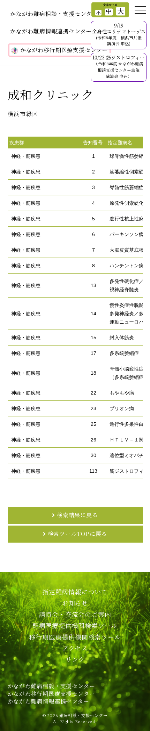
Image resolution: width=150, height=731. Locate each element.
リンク (75, 659)
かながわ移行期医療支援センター (64, 50)
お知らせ (75, 602)
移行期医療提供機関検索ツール (75, 636)
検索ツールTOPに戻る (77, 534)
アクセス (75, 647)
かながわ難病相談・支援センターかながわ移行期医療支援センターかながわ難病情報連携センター (51, 694)
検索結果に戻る (77, 515)
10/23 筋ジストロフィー (118, 66)
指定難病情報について (75, 591)
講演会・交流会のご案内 (75, 614)
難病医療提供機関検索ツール (75, 625)
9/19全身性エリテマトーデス (118, 34)
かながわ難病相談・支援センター (54, 14)
